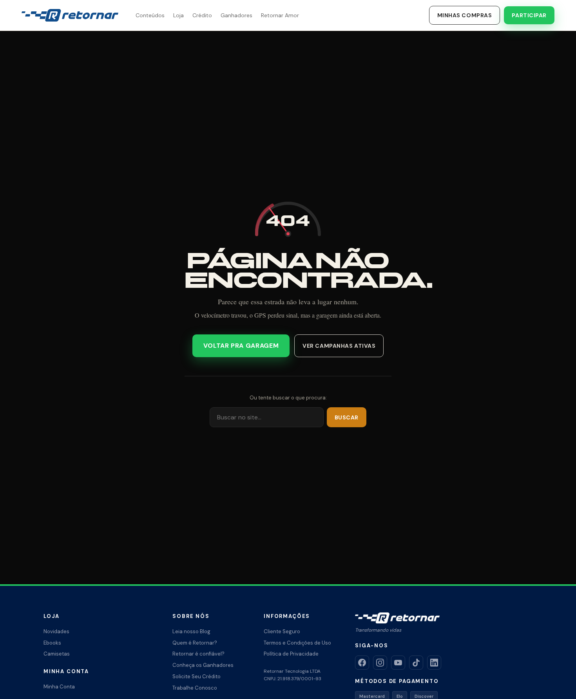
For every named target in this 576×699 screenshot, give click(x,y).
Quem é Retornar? (194, 642)
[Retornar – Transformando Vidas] (70, 15)
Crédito (202, 15)
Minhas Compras (464, 15)
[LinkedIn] (434, 663)
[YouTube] (398, 663)
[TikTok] (416, 663)
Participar (529, 15)
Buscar (347, 417)
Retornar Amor (280, 15)
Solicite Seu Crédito (196, 676)
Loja (178, 15)
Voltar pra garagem (241, 345)
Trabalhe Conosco (194, 688)
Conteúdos (150, 15)
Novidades (56, 631)
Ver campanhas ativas (338, 345)
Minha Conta (59, 686)
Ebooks (52, 642)
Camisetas (56, 653)
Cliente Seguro (282, 631)
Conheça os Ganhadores (203, 665)
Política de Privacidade (291, 653)
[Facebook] (362, 663)
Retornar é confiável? (198, 653)
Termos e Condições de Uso (297, 642)
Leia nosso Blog (191, 631)
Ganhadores (236, 15)
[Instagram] (380, 663)
